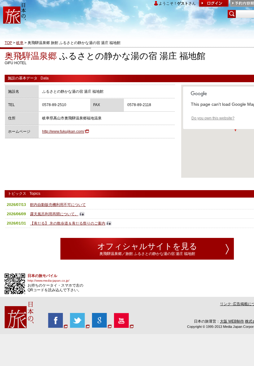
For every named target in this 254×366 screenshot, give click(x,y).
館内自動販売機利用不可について (58, 205)
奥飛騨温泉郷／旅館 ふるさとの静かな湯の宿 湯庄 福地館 (147, 254)
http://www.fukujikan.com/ (63, 131)
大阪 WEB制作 (232, 321)
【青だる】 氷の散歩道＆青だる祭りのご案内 (67, 223)
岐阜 (20, 43)
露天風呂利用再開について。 (54, 214)
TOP (8, 43)
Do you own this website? (212, 118)
